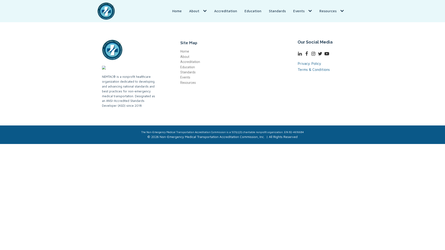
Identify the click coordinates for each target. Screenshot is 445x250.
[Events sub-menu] (311, 11)
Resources (328, 11)
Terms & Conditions (314, 69)
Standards (277, 11)
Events (299, 11)
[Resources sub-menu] (343, 11)
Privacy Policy (309, 63)
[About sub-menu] (206, 11)
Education (253, 11)
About (194, 11)
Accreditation (225, 11)
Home (177, 11)
